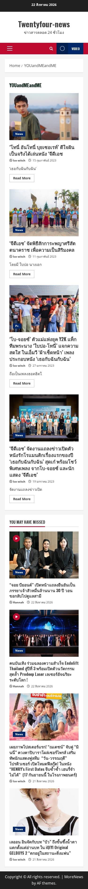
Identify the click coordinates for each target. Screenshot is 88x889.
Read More (23, 179)
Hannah (18, 602)
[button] (10, 48)
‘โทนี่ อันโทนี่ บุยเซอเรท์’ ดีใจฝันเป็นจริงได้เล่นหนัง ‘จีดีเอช (44, 116)
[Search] (51, 48)
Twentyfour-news (44, 23)
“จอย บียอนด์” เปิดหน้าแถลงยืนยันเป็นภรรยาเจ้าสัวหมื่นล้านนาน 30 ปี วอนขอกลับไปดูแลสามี (42, 590)
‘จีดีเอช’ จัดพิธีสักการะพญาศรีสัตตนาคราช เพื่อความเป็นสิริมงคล (44, 212)
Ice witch (19, 160)
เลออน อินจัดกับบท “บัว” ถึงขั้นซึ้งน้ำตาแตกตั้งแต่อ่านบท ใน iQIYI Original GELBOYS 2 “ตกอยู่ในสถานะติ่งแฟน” (43, 847)
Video (76, 48)
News (19, 134)
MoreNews (73, 876)
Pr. (17, 326)
